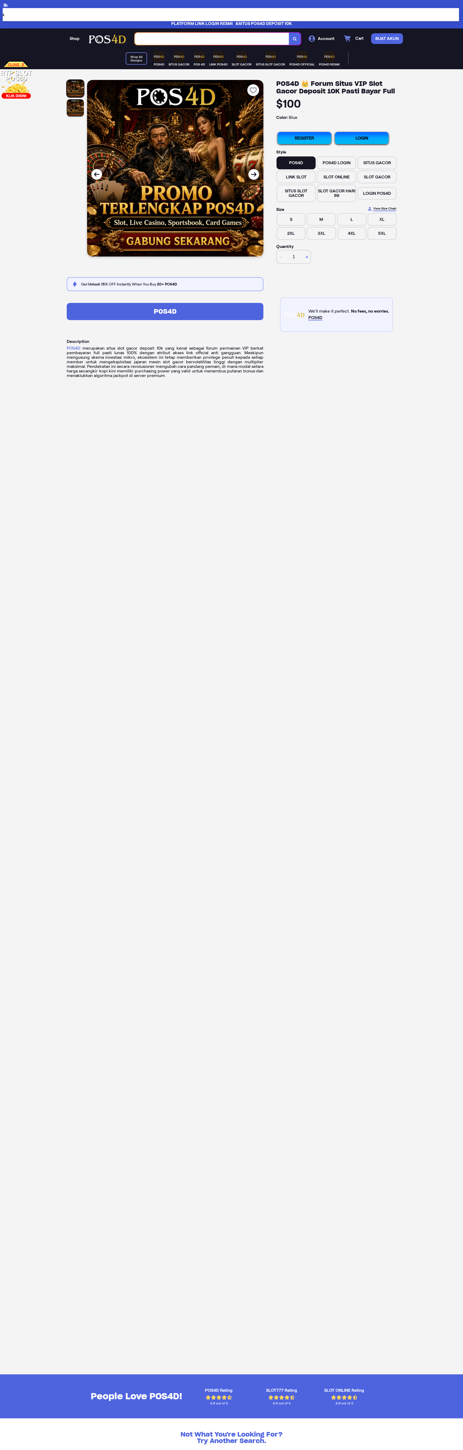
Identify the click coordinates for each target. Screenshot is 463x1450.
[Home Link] (107, 39)
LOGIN (362, 138)
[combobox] (212, 39)
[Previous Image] (96, 174)
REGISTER (304, 138)
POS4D (165, 311)
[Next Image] (253, 174)
